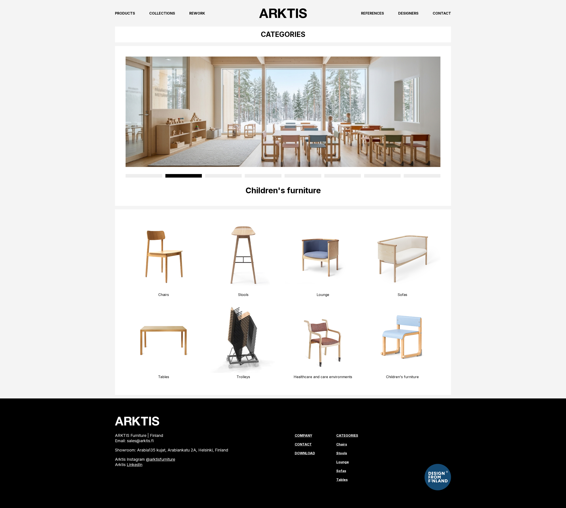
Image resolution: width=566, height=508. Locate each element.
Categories (347, 436)
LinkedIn (134, 464)
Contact (442, 13)
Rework (197, 13)
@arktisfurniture (160, 459)
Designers (408, 13)
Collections (162, 13)
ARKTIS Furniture (283, 13)
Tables (342, 480)
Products (125, 13)
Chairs (341, 444)
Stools (341, 453)
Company (303, 436)
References (372, 13)
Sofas (341, 471)
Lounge (342, 462)
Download (305, 453)
